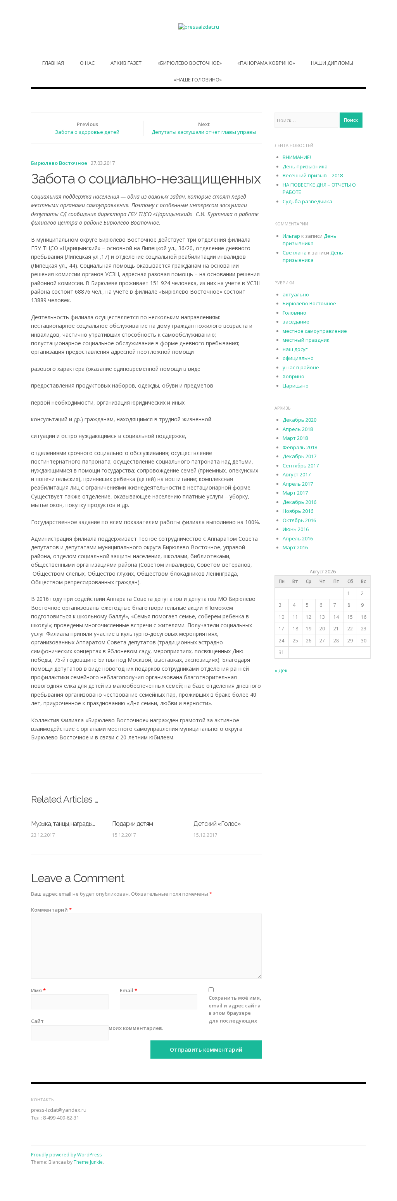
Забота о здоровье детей (87, 131)
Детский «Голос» (216, 823)
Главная (53, 62)
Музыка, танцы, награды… (63, 823)
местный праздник (306, 339)
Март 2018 (295, 437)
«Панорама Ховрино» (266, 62)
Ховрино (293, 376)
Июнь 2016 (296, 529)
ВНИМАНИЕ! (297, 157)
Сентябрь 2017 (301, 465)
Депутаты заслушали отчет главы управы (204, 131)
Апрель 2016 (298, 538)
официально (298, 358)
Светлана (295, 252)
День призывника (305, 166)
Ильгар (291, 235)
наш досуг (295, 349)
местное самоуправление (315, 330)
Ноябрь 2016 (298, 510)
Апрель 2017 (298, 483)
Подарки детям (132, 823)
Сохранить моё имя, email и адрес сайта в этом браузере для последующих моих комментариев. (185, 1012)
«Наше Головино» (198, 79)
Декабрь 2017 (299, 456)
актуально (296, 294)
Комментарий (51, 909)
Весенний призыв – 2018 (313, 175)
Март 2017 (295, 492)
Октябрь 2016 (299, 520)
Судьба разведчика (307, 201)
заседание (296, 321)
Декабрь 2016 (299, 501)
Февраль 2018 (300, 447)
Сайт (37, 1021)
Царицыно (296, 385)
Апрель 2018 (298, 429)
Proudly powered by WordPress (66, 1154)
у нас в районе (301, 367)
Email (128, 990)
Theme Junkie (88, 1162)
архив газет (126, 62)
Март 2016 (295, 547)
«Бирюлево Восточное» (189, 62)
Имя (38, 990)
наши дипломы (332, 62)
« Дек (281, 670)
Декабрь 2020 (299, 419)
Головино (294, 312)
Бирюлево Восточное (59, 162)
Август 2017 (297, 474)
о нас (87, 62)
